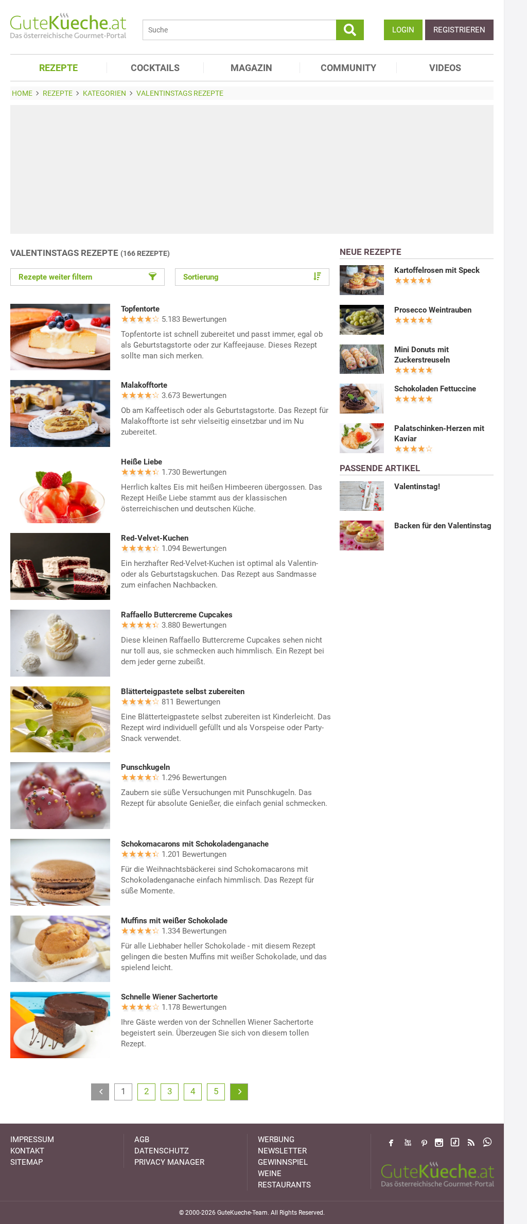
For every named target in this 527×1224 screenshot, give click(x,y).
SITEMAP (26, 1162)
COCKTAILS (155, 67)
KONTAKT (27, 1151)
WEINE (270, 1173)
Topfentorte (140, 309)
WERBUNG (276, 1139)
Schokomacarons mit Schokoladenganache (195, 844)
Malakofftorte (144, 385)
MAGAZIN (251, 67)
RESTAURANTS (284, 1184)
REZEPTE (58, 67)
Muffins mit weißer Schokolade (174, 920)
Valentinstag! (417, 486)
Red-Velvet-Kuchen (154, 538)
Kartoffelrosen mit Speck (437, 270)
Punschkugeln (145, 767)
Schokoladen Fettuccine (435, 388)
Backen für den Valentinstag (442, 525)
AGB (141, 1139)
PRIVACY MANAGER (169, 1162)
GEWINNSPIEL (283, 1162)
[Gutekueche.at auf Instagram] (439, 1143)
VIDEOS (445, 67)
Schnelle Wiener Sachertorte (169, 997)
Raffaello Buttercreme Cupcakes (177, 614)
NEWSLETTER (282, 1151)
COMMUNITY (348, 67)
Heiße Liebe (141, 462)
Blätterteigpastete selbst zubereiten (182, 691)
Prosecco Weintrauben (432, 310)
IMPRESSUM (32, 1139)
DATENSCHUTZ (161, 1151)
